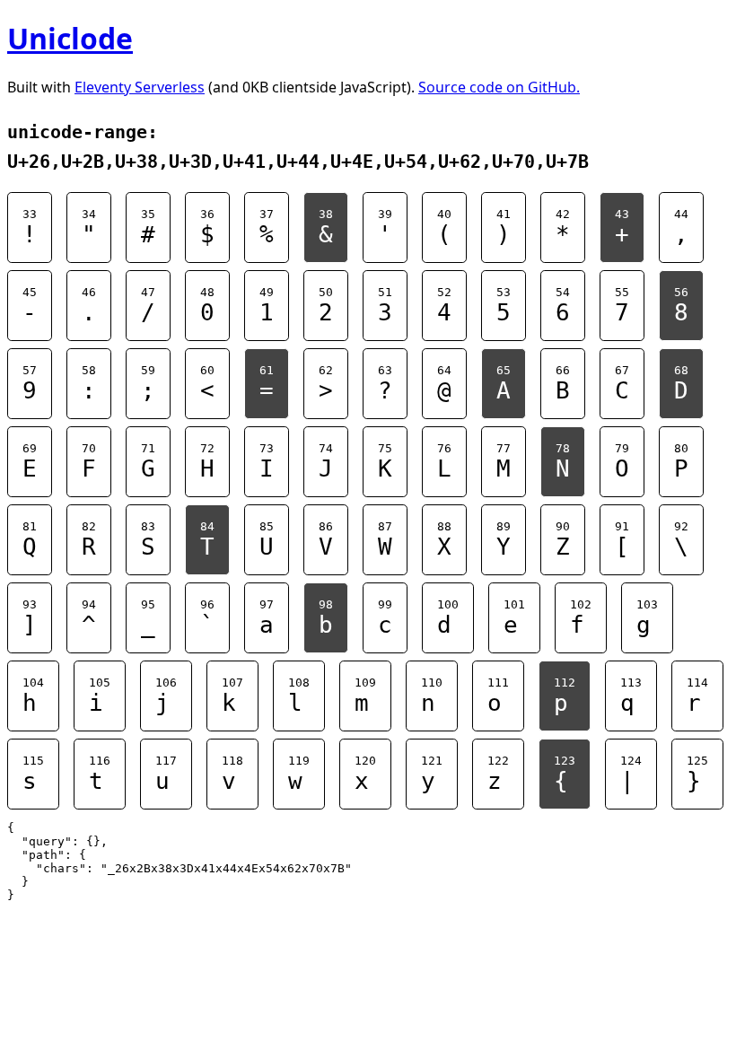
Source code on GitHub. (499, 87)
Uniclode (70, 38)
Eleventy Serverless (139, 87)
